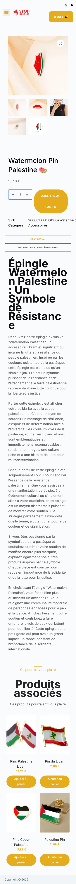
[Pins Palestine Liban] (21, 734)
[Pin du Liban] (55, 734)
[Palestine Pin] (55, 813)
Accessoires (38, 225)
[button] (66, 5)
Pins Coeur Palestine (21, 842)
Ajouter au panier (51, 201)
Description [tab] (37, 239)
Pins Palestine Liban (21, 763)
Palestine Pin (54, 839)
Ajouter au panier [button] (21, 781)
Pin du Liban (54, 761)
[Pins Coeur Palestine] (21, 813)
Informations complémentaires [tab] (38, 247)
